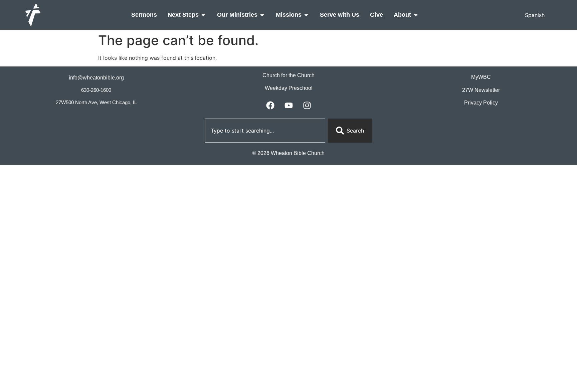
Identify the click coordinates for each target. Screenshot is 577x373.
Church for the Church (288, 75)
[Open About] (416, 14)
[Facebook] (270, 105)
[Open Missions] (306, 14)
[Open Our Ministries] (262, 14)
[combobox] (265, 131)
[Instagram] (307, 105)
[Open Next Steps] (203, 14)
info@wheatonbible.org (96, 77)
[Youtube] (288, 105)
